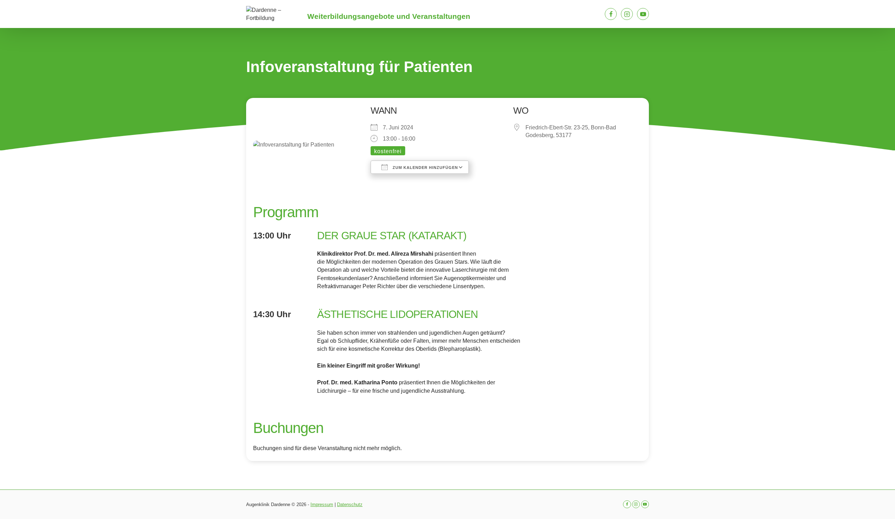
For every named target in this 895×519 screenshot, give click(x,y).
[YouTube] (643, 14)
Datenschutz (350, 504)
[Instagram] (627, 14)
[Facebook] (611, 14)
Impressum (321, 504)
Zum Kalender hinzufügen (424, 167)
